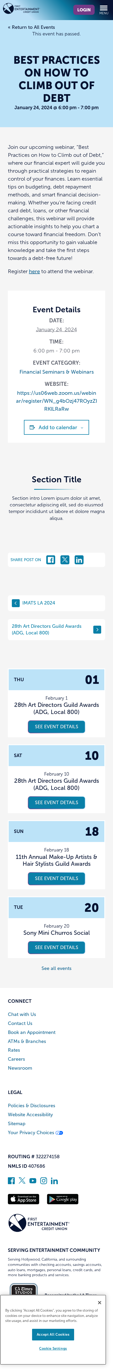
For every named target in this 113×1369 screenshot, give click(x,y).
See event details (56, 726)
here (34, 271)
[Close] (99, 1302)
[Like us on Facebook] (11, 1182)
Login (84, 9)
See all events (56, 968)
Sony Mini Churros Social (56, 933)
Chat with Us (22, 1014)
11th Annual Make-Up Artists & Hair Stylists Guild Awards (56, 860)
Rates (14, 1050)
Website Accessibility (30, 1114)
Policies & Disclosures (31, 1105)
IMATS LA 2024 (38, 603)
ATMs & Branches (27, 1041)
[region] (53, 1330)
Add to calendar (58, 427)
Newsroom (20, 1068)
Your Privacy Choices (31, 1132)
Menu (104, 13)
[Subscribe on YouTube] (32, 1182)
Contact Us (20, 1023)
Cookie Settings (53, 1348)
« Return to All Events (31, 27)
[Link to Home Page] (29, 9)
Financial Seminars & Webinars (56, 372)
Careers (16, 1059)
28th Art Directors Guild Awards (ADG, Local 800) (46, 629)
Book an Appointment (31, 1032)
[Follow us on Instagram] (43, 1182)
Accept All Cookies (53, 1334)
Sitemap (16, 1123)
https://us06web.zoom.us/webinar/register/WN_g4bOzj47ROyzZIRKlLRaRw (56, 401)
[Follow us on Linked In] (54, 1182)
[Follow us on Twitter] (22, 1182)
